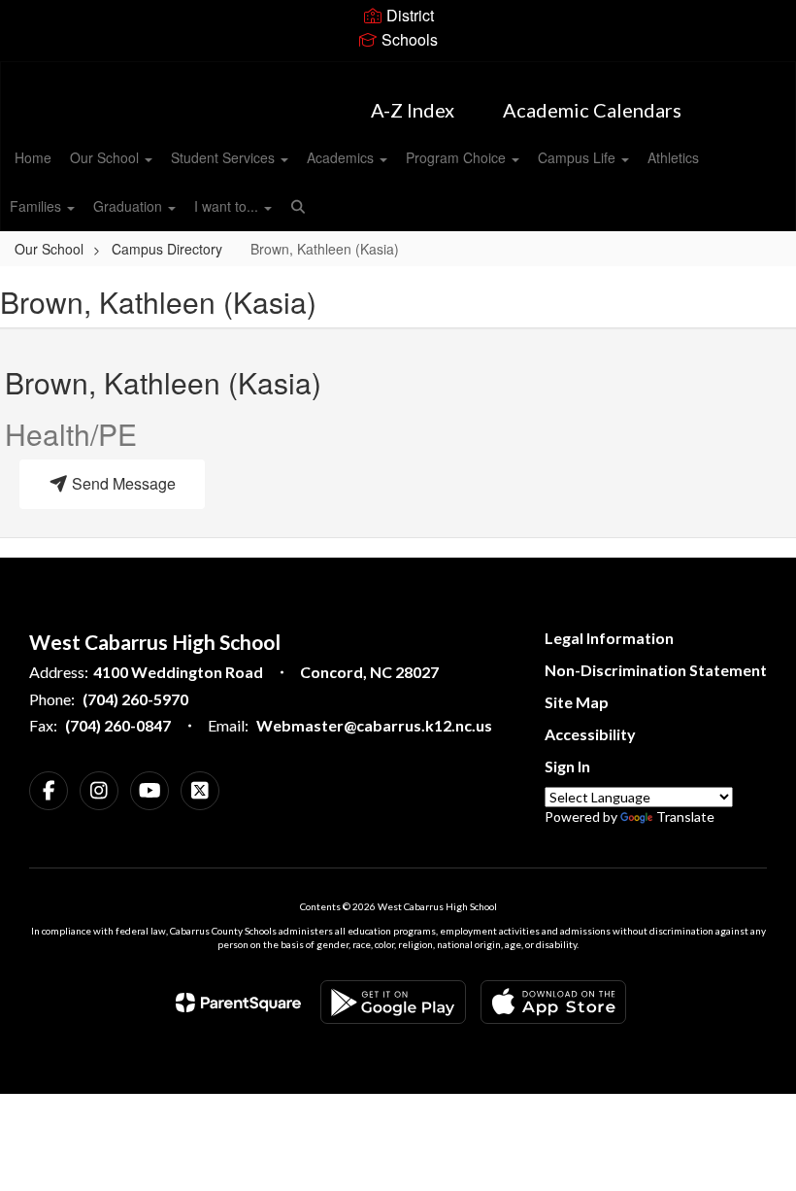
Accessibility (590, 734)
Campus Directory (167, 248)
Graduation (129, 206)
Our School (106, 157)
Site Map (577, 702)
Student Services (225, 157)
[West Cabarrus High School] (397, 74)
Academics (342, 157)
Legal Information (609, 638)
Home (33, 157)
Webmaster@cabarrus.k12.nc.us (374, 725)
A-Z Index (412, 109)
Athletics (673, 157)
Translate (685, 816)
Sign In (567, 766)
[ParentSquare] (238, 1002)
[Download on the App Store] (553, 1002)
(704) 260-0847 (118, 725)
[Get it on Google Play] (393, 1002)
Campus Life (578, 157)
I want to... (228, 206)
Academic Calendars (592, 109)
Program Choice (458, 157)
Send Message (122, 483)
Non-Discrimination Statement (656, 670)
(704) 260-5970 (135, 699)
